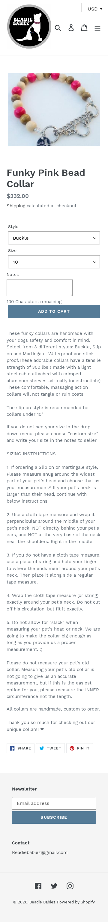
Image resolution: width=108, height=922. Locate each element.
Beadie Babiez (42, 902)
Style (13, 226)
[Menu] (97, 27)
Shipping (16, 205)
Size (12, 250)
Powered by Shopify (76, 902)
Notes (13, 274)
